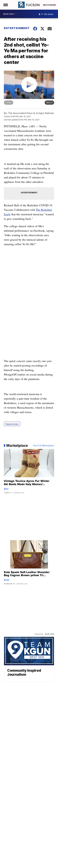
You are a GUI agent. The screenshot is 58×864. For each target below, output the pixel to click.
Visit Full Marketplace (43, 445)
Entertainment (16, 28)
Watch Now (48, 5)
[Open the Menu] (5, 5)
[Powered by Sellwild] (49, 634)
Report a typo (12, 424)
